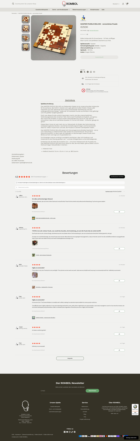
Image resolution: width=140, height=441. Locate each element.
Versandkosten (94, 30)
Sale (103, 9)
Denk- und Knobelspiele (60, 9)
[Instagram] (70, 432)
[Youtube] (67, 432)
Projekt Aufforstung (85, 419)
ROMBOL (25, 437)
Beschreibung (70, 100)
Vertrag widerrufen (131, 437)
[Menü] (138, 405)
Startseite (14, 13)
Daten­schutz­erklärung (27, 434)
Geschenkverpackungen (55, 411)
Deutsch (115, 4)
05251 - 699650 (25, 421)
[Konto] (123, 3)
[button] (47, 177)
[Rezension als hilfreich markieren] (119, 212)
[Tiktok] (72, 432)
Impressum (18, 434)
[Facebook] (65, 432)
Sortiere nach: (109, 191)
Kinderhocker (94, 9)
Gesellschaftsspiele (42, 9)
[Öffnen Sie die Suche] (13, 3)
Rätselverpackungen (79, 9)
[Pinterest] (74, 432)
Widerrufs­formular (48, 434)
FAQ (85, 416)
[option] (53, 38)
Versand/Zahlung (84, 409)
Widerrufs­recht (38, 434)
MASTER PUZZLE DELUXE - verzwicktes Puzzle (30, 13)
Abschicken (92, 390)
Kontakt (85, 411)
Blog (85, 414)
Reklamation (85, 406)
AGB (13, 434)
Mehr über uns (114, 413)
